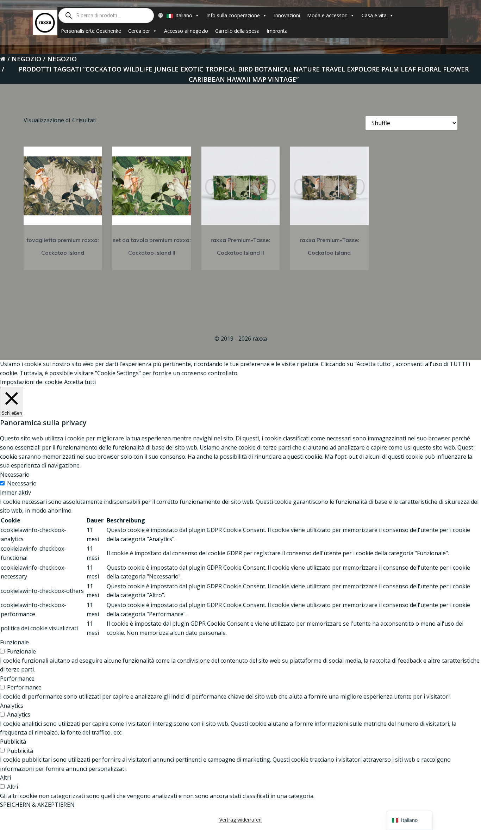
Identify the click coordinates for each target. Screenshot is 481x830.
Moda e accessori (327, 15)
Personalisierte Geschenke (91, 30)
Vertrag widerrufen (240, 819)
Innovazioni (287, 15)
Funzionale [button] (14, 642)
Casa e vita (374, 15)
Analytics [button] (11, 706)
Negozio (26, 59)
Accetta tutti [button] (80, 382)
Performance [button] (17, 678)
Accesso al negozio (186, 30)
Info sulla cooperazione (233, 15)
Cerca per (139, 30)
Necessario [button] (15, 474)
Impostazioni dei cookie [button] (31, 382)
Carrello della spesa (237, 30)
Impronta (277, 30)
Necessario (22, 483)
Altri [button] (5, 777)
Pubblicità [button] (13, 741)
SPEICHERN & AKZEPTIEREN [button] (37, 805)
